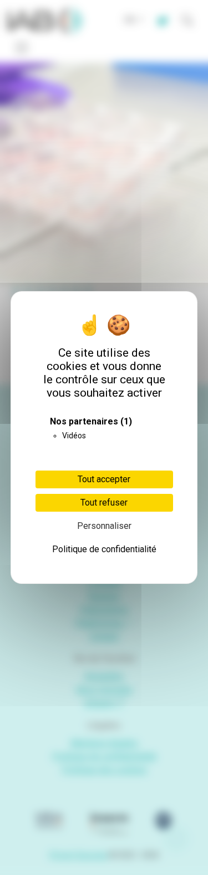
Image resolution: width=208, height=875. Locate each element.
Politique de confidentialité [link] (104, 549)
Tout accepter (104, 479)
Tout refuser (104, 502)
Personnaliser (104, 526)
